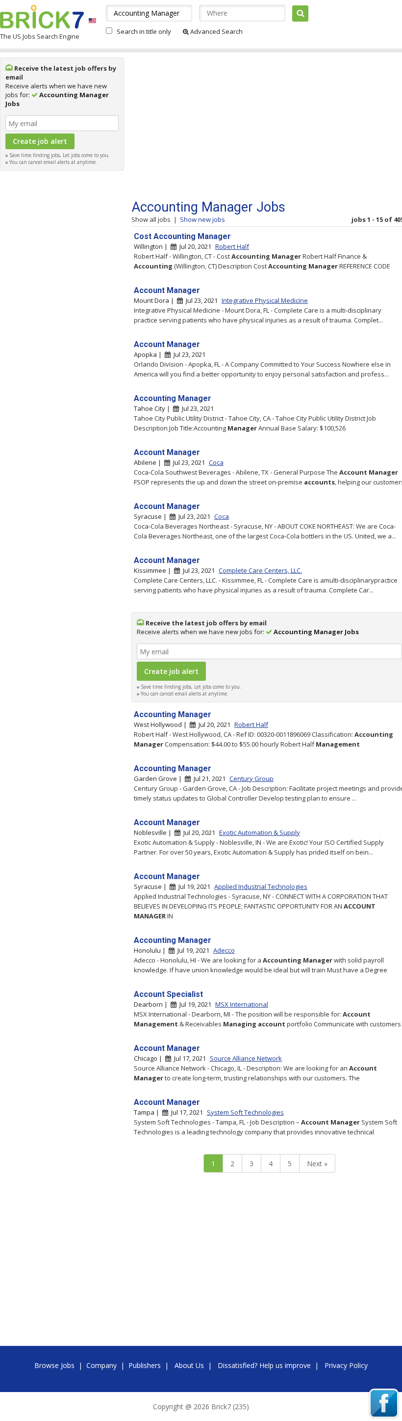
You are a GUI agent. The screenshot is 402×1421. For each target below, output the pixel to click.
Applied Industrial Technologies (260, 886)
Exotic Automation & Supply (259, 832)
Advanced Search (216, 31)
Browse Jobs (54, 1365)
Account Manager (167, 290)
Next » (317, 1163)
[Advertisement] (62, 323)
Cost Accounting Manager (182, 236)
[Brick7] (92, 20)
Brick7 (42, 16)
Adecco (224, 950)
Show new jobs (202, 219)
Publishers (144, 1365)
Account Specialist (168, 994)
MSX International (241, 1004)
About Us (189, 1365)
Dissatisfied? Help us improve (264, 1365)
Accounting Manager (172, 398)
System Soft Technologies (245, 1112)
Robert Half (232, 246)
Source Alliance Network (246, 1058)
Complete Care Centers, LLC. (260, 570)
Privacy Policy (346, 1365)
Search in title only (144, 31)
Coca (216, 462)
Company (101, 1365)
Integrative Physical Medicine (265, 300)
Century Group (251, 778)
